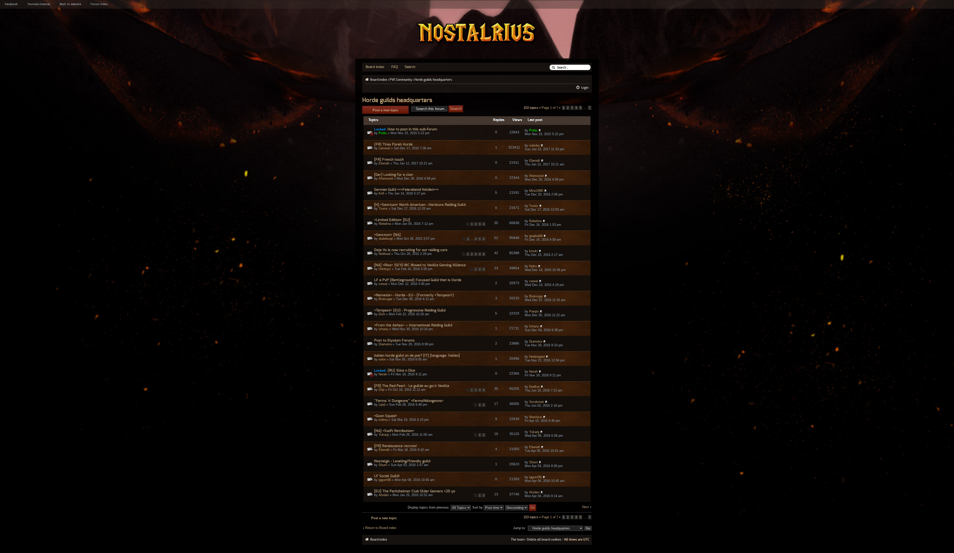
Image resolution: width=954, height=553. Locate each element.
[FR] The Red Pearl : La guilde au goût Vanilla (411, 386)
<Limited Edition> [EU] (392, 220)
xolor (382, 359)
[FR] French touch (389, 159)
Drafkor (534, 387)
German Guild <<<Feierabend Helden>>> (406, 190)
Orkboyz (385, 269)
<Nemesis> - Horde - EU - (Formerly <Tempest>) (414, 295)
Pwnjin (534, 311)
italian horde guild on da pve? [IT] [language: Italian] (417, 355)
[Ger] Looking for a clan (393, 175)
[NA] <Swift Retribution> (394, 431)
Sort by (478, 507)
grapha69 (535, 236)
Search (410, 67)
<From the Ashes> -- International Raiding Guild (413, 325)
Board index (375, 67)
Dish (382, 314)
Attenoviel (386, 178)
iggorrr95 (385, 480)
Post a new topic (385, 110)
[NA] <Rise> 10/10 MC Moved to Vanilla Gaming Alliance (420, 265)
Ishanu (383, 329)
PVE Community (401, 79)
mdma (383, 420)
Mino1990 (536, 191)
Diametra (385, 344)
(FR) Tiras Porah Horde (393, 144)
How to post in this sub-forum (412, 129)
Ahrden (384, 495)
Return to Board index (381, 528)
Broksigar (385, 299)
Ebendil (384, 163)
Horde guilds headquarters (433, 79)
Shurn (383, 465)
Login (585, 87)
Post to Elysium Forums (394, 340)
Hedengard (537, 356)
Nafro (533, 266)
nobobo (534, 145)
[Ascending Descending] (521, 507)
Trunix (383, 208)
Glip (381, 390)
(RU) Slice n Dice (401, 370)
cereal (383, 284)
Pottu (383, 133)
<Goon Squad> (385, 416)
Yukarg (384, 434)
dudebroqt (386, 238)
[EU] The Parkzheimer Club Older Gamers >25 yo (414, 491)
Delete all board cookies (544, 539)
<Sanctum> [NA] (387, 235)
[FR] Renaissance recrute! (395, 446)
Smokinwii (536, 402)
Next (585, 507)
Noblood (384, 254)
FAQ (394, 67)
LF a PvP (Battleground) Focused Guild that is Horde (417, 280)
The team (517, 539)
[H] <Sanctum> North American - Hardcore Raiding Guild (420, 205)
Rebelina (385, 224)
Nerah (383, 374)
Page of (550, 108)
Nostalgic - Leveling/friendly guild (402, 461)
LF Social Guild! (386, 476)
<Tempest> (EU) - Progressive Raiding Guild (409, 310)
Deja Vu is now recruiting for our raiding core (410, 250)
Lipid (382, 404)
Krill (381, 193)
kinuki (533, 251)
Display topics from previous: (429, 507)
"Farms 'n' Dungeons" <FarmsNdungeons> (408, 401)
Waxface (535, 417)
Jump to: (519, 528)
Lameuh (384, 148)
